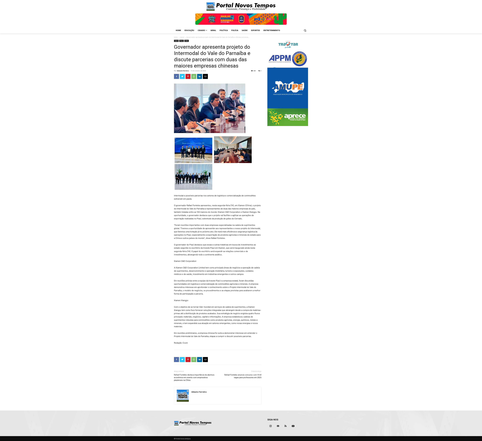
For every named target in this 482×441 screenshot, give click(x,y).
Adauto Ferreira (183, 71)
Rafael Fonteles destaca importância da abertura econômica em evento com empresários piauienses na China (194, 377)
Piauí (181, 41)
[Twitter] (182, 76)
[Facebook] (176, 76)
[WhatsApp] (193, 76)
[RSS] (285, 426)
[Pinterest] (188, 76)
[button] (305, 30)
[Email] (205, 76)
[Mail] (278, 426)
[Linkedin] (199, 76)
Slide (186, 41)
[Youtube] (293, 426)
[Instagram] (270, 426)
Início (176, 37)
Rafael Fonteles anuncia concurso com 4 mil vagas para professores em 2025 (242, 376)
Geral (182, 37)
